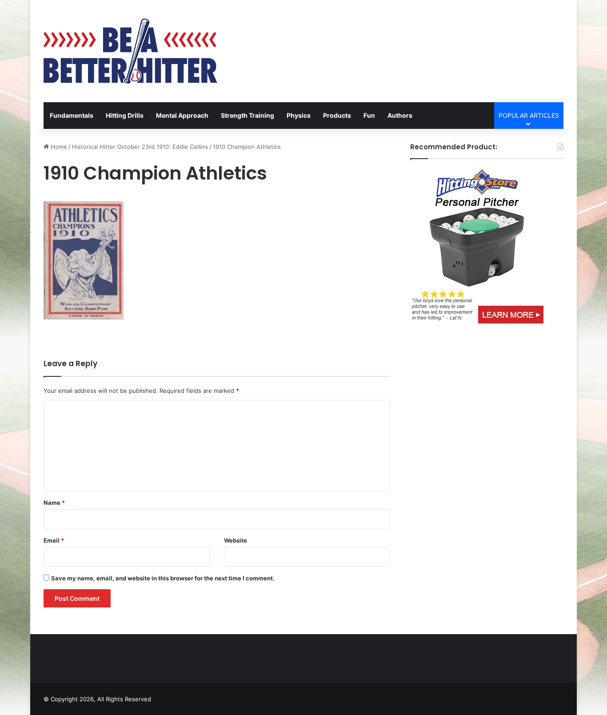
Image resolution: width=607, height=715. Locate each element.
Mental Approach (182, 115)
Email (54, 540)
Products (337, 115)
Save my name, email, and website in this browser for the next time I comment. (163, 578)
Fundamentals (71, 115)
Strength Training (247, 115)
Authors (399, 115)
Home (58, 146)
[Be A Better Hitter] (130, 51)
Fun (369, 115)
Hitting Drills (125, 115)
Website (235, 540)
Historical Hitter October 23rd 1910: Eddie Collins (140, 146)
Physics (299, 115)
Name (54, 502)
